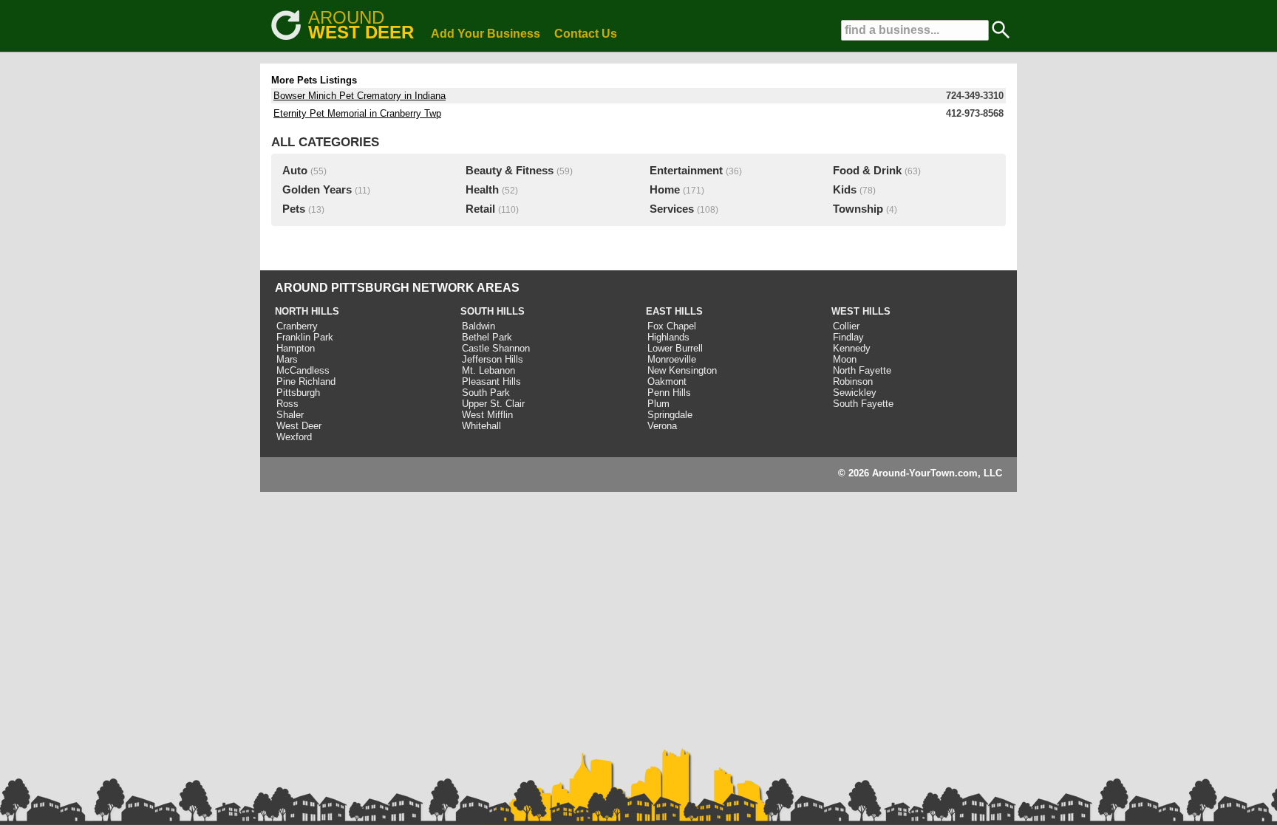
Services (672, 209)
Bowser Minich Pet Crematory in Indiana (359, 95)
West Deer (298, 425)
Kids (845, 190)
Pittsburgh (298, 392)
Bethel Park (487, 337)
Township (858, 209)
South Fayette (863, 403)
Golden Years (317, 190)
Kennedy (852, 348)
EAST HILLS (674, 311)
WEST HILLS (861, 311)
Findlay (848, 337)
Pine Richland (306, 381)
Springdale (669, 414)
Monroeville (671, 359)
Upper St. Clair (493, 403)
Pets (293, 209)
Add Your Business (485, 33)
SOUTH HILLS (492, 311)
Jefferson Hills (492, 359)
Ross (287, 403)
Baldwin (478, 326)
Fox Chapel (671, 326)
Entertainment (686, 171)
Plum (658, 403)
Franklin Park (304, 337)
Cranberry (297, 326)
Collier (846, 326)
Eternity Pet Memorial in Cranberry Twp (357, 113)
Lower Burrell (675, 348)
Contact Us (585, 33)
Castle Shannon (496, 348)
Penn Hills (669, 392)
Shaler (290, 414)
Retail (480, 209)
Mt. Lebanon (488, 370)
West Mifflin (487, 414)
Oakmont (667, 381)
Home (665, 190)
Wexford (294, 436)
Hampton (295, 348)
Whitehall (481, 425)
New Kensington (682, 370)
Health (482, 190)
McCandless (303, 370)
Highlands (668, 337)
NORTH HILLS (307, 311)
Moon (845, 359)
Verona (662, 425)
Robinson (853, 381)
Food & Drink (867, 171)
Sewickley (854, 392)
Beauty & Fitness (510, 171)
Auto (294, 171)
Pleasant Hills (491, 381)
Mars (287, 359)
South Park (486, 392)
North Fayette (862, 370)
